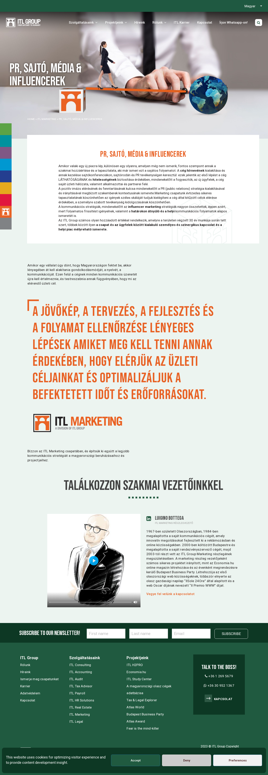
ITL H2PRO (135, 665)
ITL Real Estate (80, 707)
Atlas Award (136, 721)
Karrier (25, 686)
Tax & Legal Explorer (142, 700)
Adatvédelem (30, 693)
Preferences (238, 760)
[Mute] (135, 602)
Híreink (25, 672)
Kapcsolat (27, 700)
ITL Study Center (139, 679)
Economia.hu (136, 672)
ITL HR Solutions (81, 700)
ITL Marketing (46, 119)
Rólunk (25, 665)
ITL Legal (76, 721)
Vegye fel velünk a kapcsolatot (170, 594)
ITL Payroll (77, 693)
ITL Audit (76, 679)
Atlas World (135, 707)
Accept (136, 760)
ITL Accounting (80, 672)
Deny (186, 760)
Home (31, 119)
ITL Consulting (80, 665)
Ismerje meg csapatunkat (39, 679)
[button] (258, 22)
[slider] (90, 602)
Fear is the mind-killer (143, 728)
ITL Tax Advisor (81, 686)
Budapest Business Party (145, 714)
